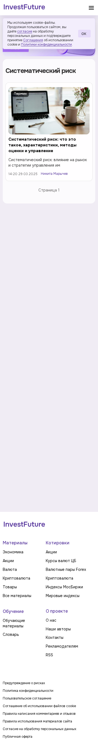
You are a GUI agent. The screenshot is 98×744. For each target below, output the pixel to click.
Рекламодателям (62, 646)
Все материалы (17, 595)
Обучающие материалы (14, 623)
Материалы (15, 543)
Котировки (57, 543)
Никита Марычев (54, 174)
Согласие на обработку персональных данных (39, 729)
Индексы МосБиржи (64, 586)
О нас (51, 620)
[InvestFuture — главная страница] (24, 7)
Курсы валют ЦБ (61, 560)
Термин (20, 93)
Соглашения (33, 40)
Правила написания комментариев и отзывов (39, 713)
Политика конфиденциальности (28, 691)
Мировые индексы (62, 595)
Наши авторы (58, 629)
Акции (8, 560)
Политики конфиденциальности (46, 44)
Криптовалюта (16, 578)
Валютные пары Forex (66, 569)
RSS (49, 655)
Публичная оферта (17, 736)
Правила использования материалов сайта (37, 721)
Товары (10, 586)
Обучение (13, 611)
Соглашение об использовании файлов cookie (39, 706)
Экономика (13, 552)
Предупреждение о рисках (24, 683)
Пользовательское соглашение (27, 698)
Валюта (10, 569)
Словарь (11, 634)
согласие (24, 31)
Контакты (54, 637)
